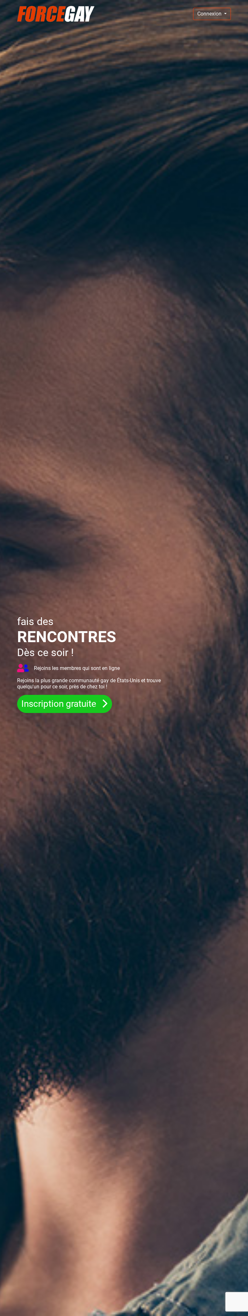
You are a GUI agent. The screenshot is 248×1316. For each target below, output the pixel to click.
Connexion (210, 14)
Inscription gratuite (59, 703)
